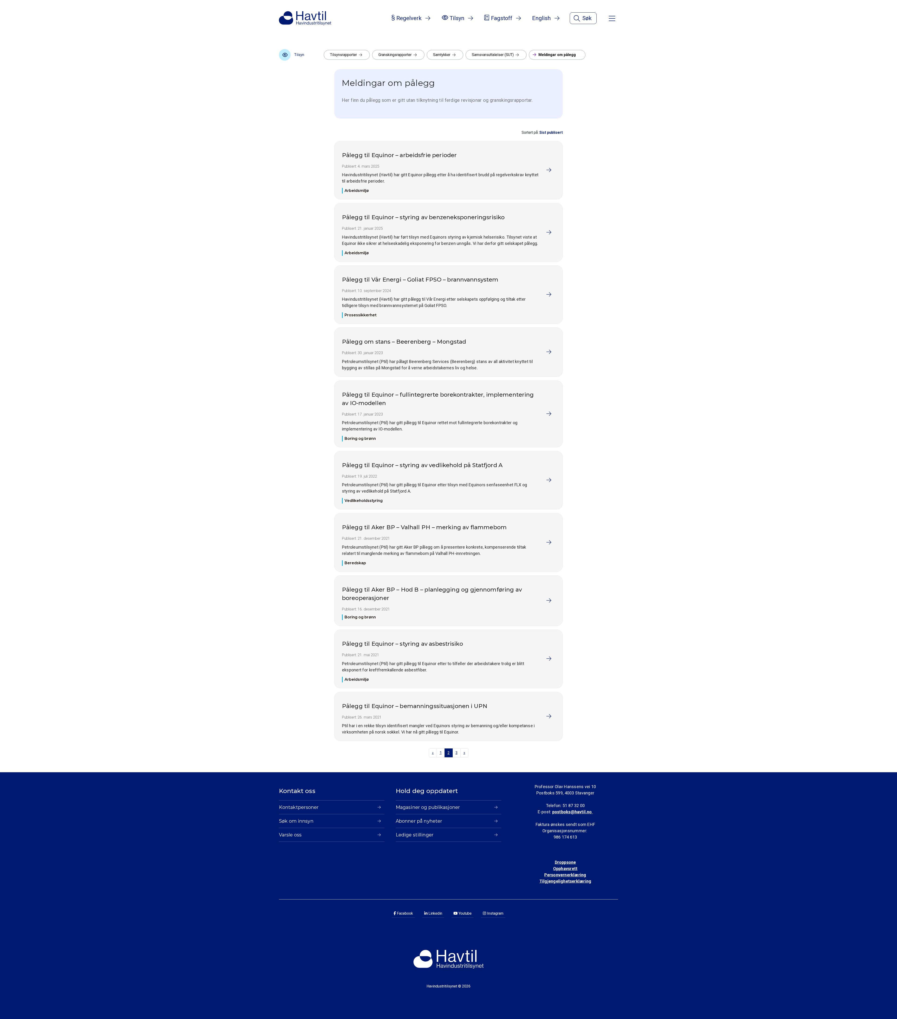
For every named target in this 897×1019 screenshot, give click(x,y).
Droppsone (565, 862)
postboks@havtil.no (572, 811)
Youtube (465, 913)
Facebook (404, 913)
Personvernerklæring (565, 874)
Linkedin (434, 913)
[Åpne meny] (612, 18)
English (541, 18)
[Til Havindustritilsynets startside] (305, 18)
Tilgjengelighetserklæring (565, 881)
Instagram (494, 913)
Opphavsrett (565, 868)
